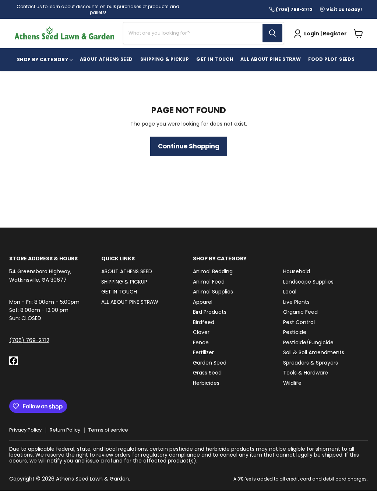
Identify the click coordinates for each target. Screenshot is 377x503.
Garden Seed (209, 362)
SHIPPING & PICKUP (164, 59)
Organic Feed (300, 312)
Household (296, 271)
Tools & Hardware (305, 372)
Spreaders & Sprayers (310, 362)
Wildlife (292, 383)
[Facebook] (13, 360)
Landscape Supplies (308, 281)
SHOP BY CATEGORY (43, 59)
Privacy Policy (25, 429)
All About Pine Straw (270, 59)
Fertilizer (203, 352)
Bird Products (209, 312)
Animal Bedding (213, 271)
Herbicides (206, 383)
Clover (201, 332)
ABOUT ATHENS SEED (106, 59)
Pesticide (294, 332)
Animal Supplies (213, 291)
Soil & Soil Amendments (313, 352)
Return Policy (65, 429)
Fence (201, 342)
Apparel (202, 302)
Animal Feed (209, 281)
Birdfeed (203, 322)
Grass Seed (207, 372)
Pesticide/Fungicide (308, 342)
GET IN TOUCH (214, 59)
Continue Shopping (188, 146)
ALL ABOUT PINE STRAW (129, 302)
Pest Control (299, 322)
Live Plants (296, 302)
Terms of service (108, 429)
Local (289, 291)
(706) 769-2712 (29, 340)
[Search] (272, 33)
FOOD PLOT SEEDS (331, 59)
